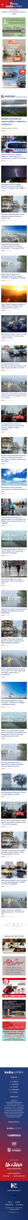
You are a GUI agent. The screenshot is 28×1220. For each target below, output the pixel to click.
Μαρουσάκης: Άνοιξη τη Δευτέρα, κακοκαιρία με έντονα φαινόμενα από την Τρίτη (14, 489)
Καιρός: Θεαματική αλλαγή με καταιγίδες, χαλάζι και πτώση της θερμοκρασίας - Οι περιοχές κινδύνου (12, 246)
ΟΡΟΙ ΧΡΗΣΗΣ (6, 1176)
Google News (15, 1089)
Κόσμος (3, 130)
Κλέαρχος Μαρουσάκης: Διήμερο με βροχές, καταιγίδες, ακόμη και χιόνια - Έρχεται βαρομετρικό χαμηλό (13, 640)
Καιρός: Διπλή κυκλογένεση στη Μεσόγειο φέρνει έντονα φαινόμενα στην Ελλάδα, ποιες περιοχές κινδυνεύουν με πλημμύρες (13, 520)
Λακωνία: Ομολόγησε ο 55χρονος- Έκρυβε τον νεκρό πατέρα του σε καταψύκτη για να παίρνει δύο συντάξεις (13, 156)
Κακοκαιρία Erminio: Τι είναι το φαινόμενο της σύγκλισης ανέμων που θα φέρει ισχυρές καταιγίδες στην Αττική (13, 366)
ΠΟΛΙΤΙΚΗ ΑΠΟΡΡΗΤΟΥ (19, 1176)
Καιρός (3, 250)
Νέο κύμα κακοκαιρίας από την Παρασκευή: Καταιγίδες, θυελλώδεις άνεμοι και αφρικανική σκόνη (12, 764)
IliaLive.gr (10, 1202)
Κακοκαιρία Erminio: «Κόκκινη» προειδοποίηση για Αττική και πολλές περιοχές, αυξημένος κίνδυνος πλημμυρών (12, 426)
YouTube (15, 1087)
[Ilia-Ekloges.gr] (14, 1150)
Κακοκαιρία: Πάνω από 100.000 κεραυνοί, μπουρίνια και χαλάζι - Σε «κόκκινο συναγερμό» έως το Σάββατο (13, 186)
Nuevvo (17, 1212)
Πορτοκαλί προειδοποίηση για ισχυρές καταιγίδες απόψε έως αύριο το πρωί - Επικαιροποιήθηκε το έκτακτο (13, 852)
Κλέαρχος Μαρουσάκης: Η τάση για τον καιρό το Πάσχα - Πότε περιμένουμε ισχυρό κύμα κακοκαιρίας (13, 551)
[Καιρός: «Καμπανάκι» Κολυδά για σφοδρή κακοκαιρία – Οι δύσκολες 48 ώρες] (14, 899)
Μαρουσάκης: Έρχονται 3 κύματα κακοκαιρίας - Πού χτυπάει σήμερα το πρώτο (12, 581)
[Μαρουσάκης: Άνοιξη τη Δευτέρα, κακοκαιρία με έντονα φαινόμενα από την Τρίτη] (14, 477)
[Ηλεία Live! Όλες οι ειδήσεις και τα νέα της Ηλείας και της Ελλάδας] (14, 4)
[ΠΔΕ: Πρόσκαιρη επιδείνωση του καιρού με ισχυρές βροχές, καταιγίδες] (14, 782)
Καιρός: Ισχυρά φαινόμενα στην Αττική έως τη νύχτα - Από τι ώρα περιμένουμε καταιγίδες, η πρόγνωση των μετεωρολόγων (13, 671)
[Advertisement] (14, 1053)
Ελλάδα (3, 161)
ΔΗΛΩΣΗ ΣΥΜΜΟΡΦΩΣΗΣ (14, 1173)
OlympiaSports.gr (9, 1204)
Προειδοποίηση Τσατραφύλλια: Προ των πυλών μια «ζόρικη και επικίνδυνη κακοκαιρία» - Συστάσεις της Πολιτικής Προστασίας (13, 458)
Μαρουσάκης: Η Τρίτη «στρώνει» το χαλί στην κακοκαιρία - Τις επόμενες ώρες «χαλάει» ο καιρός (14, 336)
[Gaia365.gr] (14, 1143)
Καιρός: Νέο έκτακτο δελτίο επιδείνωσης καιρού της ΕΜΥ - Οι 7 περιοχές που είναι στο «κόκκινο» (13, 395)
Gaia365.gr (17, 1202)
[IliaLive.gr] (14, 1128)
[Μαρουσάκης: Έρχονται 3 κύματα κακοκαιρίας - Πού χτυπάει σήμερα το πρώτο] (14, 568)
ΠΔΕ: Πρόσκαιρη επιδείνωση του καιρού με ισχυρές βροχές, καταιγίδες (13, 793)
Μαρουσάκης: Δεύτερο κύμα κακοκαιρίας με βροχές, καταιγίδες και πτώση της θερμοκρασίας (14, 611)
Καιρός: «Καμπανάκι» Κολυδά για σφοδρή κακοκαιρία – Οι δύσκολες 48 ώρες (12, 912)
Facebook (15, 1081)
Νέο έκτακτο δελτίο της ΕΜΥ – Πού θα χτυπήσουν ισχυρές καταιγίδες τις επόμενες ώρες (12, 216)
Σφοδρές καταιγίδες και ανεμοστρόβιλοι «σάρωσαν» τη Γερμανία (14, 121)
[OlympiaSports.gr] (14, 1136)
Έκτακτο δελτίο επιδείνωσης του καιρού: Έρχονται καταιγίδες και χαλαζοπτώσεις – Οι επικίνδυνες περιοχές (13, 822)
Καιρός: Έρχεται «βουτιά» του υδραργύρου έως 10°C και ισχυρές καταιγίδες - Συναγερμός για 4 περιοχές (13, 276)
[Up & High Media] (14, 1166)
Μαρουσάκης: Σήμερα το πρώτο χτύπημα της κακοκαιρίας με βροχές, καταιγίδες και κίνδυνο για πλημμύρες (14, 882)
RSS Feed (15, 1092)
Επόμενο (17, 925)
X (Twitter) (15, 1084)
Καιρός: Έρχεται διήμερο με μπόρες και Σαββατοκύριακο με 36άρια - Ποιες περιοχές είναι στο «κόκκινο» (13, 306)
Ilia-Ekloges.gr (19, 1204)
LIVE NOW (14, 10)
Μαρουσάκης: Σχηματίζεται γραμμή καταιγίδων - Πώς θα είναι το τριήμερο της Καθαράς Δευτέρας (13, 702)
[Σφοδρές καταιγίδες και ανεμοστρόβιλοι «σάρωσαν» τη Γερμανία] (14, 108)
